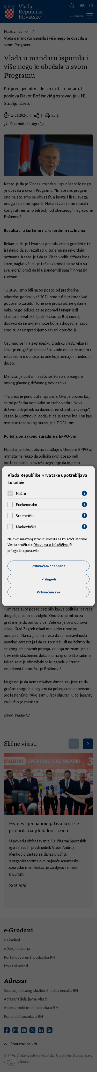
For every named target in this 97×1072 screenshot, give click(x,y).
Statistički (25, 515)
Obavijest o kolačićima (51, 545)
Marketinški (26, 526)
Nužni (21, 493)
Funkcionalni (26, 504)
